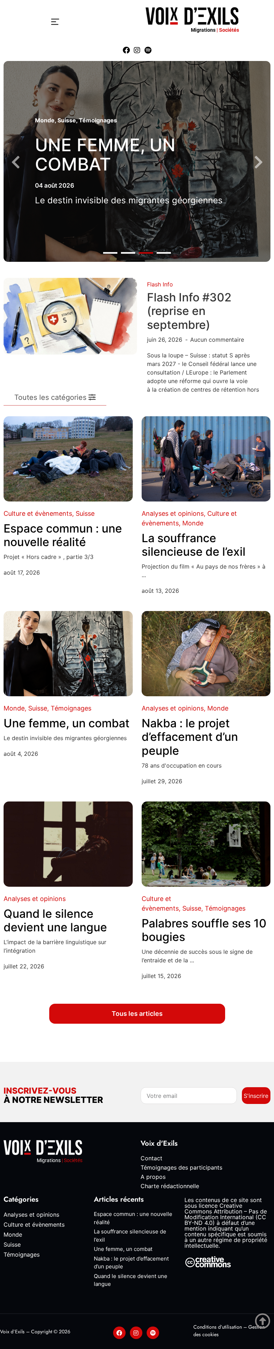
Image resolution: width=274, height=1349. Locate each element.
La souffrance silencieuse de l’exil (193, 545)
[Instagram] (137, 50)
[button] (110, 253)
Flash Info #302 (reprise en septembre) (189, 311)
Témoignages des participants (181, 1167)
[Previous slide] (15, 162)
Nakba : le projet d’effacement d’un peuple (190, 737)
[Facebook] (126, 50)
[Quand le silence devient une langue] (68, 844)
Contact (151, 1158)
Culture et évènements (38, 513)
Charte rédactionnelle (170, 1186)
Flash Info (160, 284)
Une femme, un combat (105, 154)
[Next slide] (258, 162)
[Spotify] (147, 50)
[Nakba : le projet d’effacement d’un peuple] (206, 653)
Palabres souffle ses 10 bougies (204, 930)
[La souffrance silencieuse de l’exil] (206, 459)
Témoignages (98, 120)
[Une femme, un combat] (68, 653)
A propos (153, 1176)
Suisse (66, 120)
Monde (45, 120)
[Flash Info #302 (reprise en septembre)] (70, 315)
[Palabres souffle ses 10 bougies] (206, 844)
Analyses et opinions (173, 513)
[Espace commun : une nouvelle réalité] (68, 459)
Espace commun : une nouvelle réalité (63, 535)
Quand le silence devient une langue (55, 920)
